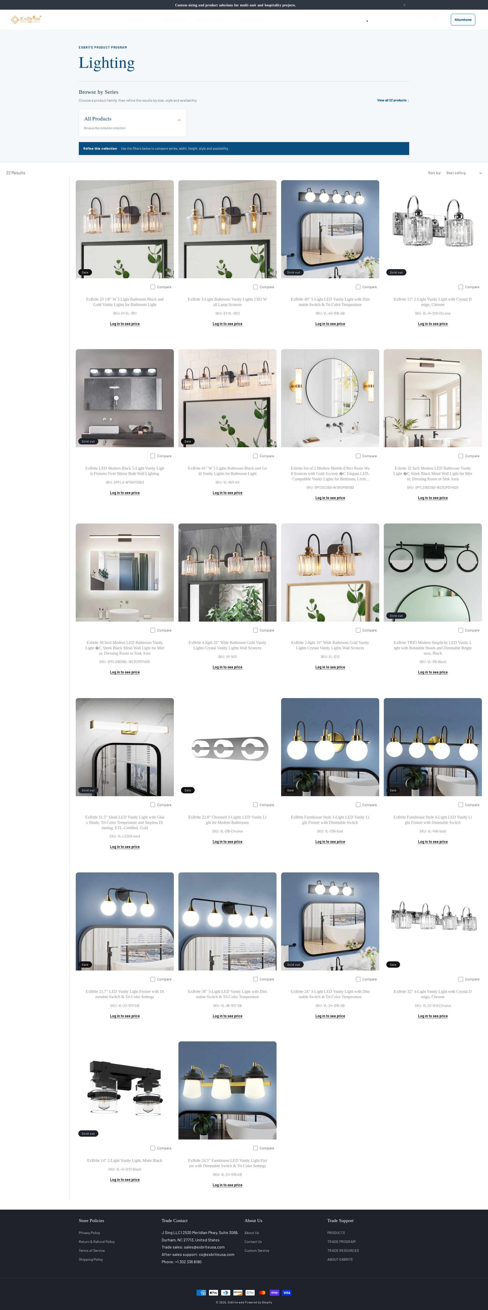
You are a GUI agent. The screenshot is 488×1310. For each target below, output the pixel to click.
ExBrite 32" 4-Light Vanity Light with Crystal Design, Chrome (433, 994)
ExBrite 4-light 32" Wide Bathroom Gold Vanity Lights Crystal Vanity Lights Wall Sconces (227, 645)
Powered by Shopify (258, 1302)
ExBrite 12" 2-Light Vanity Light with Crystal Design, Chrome (433, 302)
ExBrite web (236, 1302)
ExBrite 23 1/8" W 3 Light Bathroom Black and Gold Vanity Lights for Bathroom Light (124, 302)
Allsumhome (463, 19)
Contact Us (253, 1241)
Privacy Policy (89, 1232)
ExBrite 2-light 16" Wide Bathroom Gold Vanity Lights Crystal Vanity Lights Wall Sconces (330, 645)
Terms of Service (92, 1250)
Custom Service (257, 1250)
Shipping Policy (91, 1259)
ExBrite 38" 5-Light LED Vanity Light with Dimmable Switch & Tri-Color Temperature (227, 994)
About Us (252, 1232)
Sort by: (434, 173)
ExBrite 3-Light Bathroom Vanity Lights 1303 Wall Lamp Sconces (227, 302)
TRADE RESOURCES (343, 1250)
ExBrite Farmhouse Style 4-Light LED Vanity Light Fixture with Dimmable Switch (432, 820)
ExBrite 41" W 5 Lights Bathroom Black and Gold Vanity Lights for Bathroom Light (227, 471)
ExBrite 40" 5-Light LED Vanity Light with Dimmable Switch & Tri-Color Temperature (330, 302)
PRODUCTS (336, 1232)
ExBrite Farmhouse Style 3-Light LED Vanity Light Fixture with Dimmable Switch (330, 820)
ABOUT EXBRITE (340, 1259)
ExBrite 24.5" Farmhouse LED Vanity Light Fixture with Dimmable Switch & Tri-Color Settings (227, 1163)
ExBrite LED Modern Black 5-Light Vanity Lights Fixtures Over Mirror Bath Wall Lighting (124, 471)
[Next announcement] (404, 5)
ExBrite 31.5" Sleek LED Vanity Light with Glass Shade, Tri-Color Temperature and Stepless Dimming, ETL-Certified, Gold (124, 822)
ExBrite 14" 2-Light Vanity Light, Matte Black (124, 1160)
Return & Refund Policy (97, 1241)
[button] (140, 19)
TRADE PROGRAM (341, 1241)
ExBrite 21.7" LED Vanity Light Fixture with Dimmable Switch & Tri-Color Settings (125, 994)
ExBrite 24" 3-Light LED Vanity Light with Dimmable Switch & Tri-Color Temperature (330, 994)
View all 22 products (393, 100)
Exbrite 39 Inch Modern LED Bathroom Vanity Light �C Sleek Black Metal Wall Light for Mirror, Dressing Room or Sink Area (124, 647)
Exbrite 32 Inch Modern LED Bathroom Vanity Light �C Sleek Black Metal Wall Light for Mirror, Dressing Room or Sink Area (432, 473)
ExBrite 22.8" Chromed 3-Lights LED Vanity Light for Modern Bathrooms (227, 820)
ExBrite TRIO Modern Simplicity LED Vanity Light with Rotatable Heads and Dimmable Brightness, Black (433, 647)
